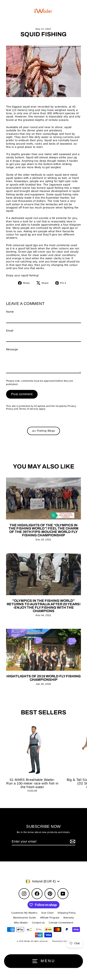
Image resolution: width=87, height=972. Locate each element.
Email (9, 330)
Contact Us (38, 922)
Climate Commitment (61, 922)
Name (10, 311)
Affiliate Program (49, 917)
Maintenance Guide (24, 917)
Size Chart (47, 912)
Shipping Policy (66, 912)
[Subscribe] (72, 841)
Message (12, 349)
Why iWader (21, 922)
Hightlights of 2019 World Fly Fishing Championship (43, 678)
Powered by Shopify (61, 941)
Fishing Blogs (45, 430)
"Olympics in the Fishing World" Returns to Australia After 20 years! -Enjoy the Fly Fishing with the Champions (44, 606)
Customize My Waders (24, 912)
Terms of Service (28, 408)
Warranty (68, 917)
